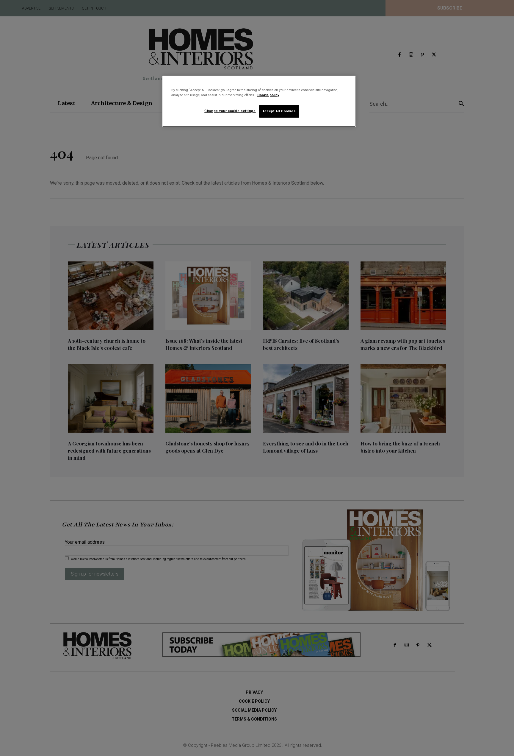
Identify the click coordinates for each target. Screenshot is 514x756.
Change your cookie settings (230, 111)
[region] (259, 101)
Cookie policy (268, 95)
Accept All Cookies (279, 111)
